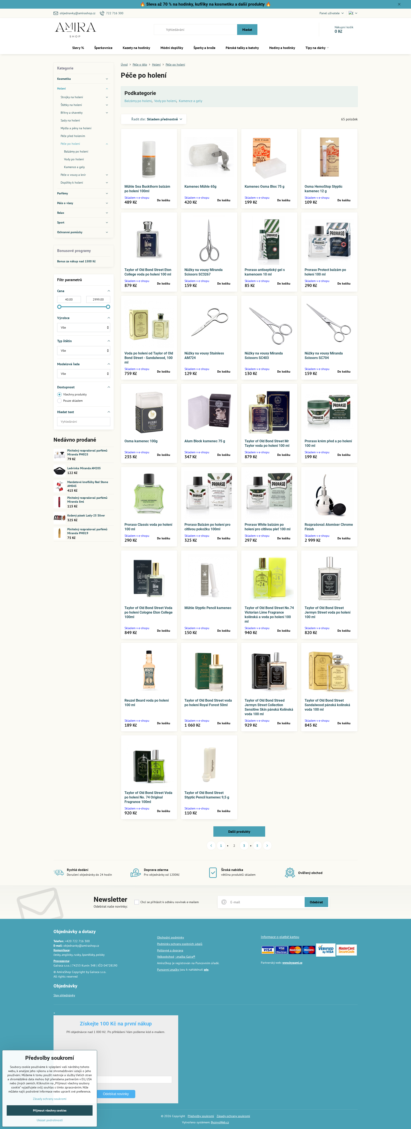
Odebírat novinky (116, 1094)
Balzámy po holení (138, 101)
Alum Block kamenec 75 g (204, 441)
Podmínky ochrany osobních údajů (179, 944)
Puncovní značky (168, 970)
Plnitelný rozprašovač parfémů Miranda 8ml (87, 500)
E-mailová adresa (70, 1073)
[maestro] (308, 953)
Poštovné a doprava (170, 950)
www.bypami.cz (292, 963)
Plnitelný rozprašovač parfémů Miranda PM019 (87, 531)
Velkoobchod (165, 957)
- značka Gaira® (185, 957)
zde (206, 970)
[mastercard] (295, 953)
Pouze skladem (73, 401)
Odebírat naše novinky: (111, 906)
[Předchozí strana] (211, 845)
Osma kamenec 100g (140, 441)
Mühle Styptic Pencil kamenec (207, 608)
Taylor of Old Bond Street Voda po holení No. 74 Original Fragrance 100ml (148, 797)
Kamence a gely (190, 101)
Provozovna (61, 961)
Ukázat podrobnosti (50, 1120)
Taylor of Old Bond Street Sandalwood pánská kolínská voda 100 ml (327, 705)
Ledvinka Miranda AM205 (84, 468)
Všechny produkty (75, 394)
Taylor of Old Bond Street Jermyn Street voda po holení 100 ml (327, 612)
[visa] (267, 953)
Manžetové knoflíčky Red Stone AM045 (87, 484)
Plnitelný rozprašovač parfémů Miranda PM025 (87, 452)
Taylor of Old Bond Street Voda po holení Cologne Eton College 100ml (148, 612)
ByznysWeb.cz (220, 1122)
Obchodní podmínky (170, 937)
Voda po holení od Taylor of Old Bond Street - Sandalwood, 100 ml (148, 357)
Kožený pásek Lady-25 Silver (86, 515)
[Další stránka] (267, 845)
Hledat (247, 29)
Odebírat (316, 902)
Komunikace (61, 950)
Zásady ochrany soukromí (233, 1116)
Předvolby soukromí (201, 1116)
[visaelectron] (281, 953)
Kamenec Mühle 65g (200, 186)
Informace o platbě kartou (280, 936)
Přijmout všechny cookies (49, 1110)
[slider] (59, 307)
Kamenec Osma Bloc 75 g (264, 186)
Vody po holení (165, 101)
